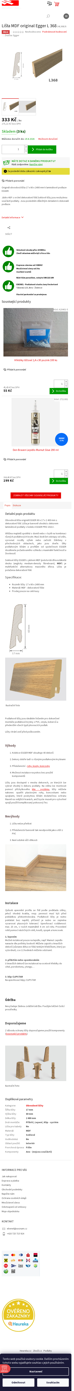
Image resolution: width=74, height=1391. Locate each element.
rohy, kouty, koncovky (38, 766)
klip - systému (40, 789)
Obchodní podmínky (12, 1189)
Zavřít (20, 227)
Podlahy (48, 1351)
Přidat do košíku (44, 149)
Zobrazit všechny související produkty (35, 495)
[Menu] (66, 16)
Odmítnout (18, 1382)
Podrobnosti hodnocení (54, 32)
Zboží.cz (37, 1351)
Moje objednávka (10, 1211)
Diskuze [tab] (17, 505)
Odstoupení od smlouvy (14, 1207)
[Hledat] (48, 16)
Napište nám (8, 1194)
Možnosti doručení (47, 139)
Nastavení (35, 1371)
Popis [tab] (7, 505)
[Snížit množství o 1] (26, 151)
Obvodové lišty (34, 1105)
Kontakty (6, 1185)
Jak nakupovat (9, 1176)
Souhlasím (53, 1382)
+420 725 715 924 (15, 1233)
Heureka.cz (25, 1351)
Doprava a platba (10, 1181)
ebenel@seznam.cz (17, 1228)
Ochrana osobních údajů (14, 1198)
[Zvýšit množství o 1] (26, 147)
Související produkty (16, 1034)
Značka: (12, 35)
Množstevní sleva (11, 1202)
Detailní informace (11, 217)
